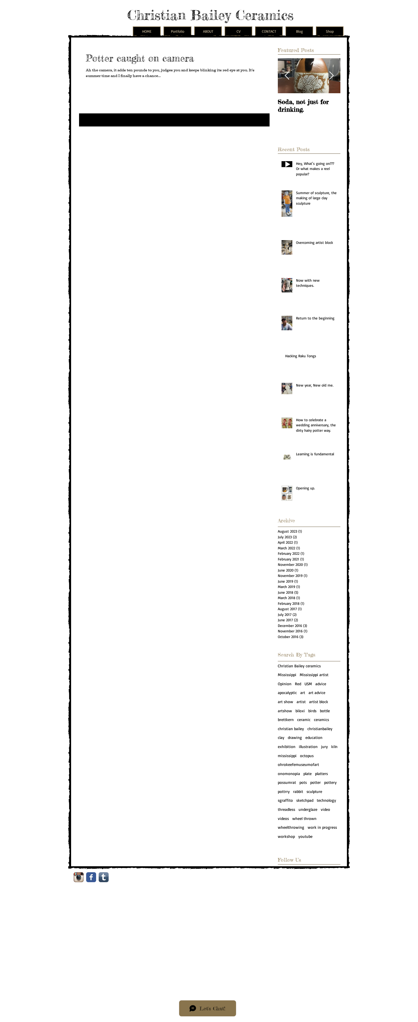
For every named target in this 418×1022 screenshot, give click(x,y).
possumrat (287, 782)
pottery (330, 782)
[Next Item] (331, 75)
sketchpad (304, 800)
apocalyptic (287, 692)
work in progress (322, 827)
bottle (325, 710)
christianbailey (319, 728)
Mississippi (287, 674)
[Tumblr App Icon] (104, 877)
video (325, 809)
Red (298, 683)
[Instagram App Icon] (79, 877)
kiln (334, 746)
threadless (286, 809)
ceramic (304, 719)
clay (281, 737)
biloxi (300, 710)
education (313, 737)
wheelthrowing (291, 827)
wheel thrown (304, 818)
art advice (317, 692)
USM (308, 683)
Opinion (284, 683)
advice (320, 683)
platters (321, 773)
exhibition (286, 746)
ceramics (321, 719)
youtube (305, 836)
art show (285, 701)
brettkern (286, 719)
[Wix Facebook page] (91, 877)
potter (315, 782)
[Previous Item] (286, 75)
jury (324, 746)
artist (301, 701)
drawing (295, 737)
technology (326, 800)
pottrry (284, 791)
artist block (318, 701)
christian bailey (291, 728)
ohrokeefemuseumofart (298, 764)
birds (312, 710)
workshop (286, 836)
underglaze (308, 809)
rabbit (298, 791)
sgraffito (285, 800)
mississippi (287, 755)
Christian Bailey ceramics (299, 665)
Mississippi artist (314, 674)
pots (303, 782)
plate (307, 773)
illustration (308, 746)
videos (283, 818)
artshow (285, 710)
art (302, 692)
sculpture (314, 791)
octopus (307, 755)
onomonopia (289, 773)
